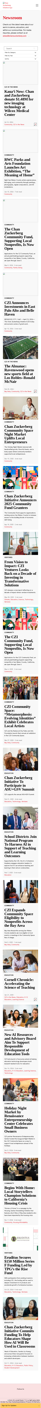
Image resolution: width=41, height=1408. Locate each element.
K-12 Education (17, 1071)
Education (14, 599)
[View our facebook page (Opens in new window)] (8, 1392)
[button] (20, 52)
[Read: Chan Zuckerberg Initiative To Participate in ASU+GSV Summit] (20, 776)
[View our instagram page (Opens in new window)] (14, 1392)
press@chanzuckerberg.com (14, 36)
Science (21, 599)
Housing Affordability (20, 1222)
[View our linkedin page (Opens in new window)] (24, 1392)
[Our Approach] (8, 5)
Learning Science (18, 999)
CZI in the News (18, 124)
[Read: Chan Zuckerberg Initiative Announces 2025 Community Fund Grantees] (20, 497)
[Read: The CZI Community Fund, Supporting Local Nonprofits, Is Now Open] (20, 640)
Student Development (11, 1368)
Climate (7, 599)
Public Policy (28, 1365)
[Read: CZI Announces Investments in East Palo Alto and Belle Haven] (20, 303)
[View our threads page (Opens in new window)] (19, 1392)
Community (8, 124)
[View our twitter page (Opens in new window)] (29, 1392)
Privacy (28, 1402)
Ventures (7, 602)
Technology (29, 599)
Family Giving (17, 268)
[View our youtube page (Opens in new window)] (35, 1392)
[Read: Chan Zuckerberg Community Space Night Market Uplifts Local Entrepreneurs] (20, 430)
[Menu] (37, 5)
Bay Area (7, 391)
